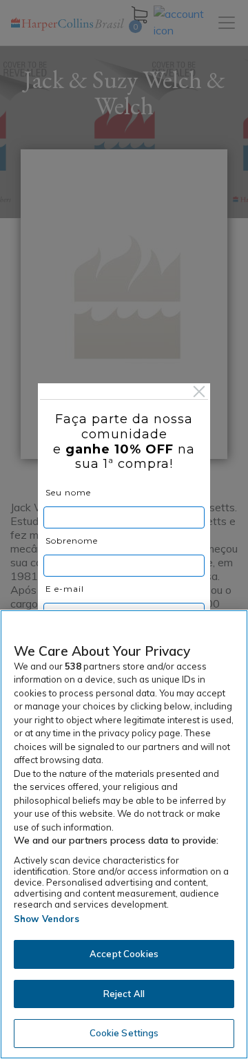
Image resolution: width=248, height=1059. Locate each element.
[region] (124, 834)
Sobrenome (71, 540)
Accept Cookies (124, 953)
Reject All (124, 993)
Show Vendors (47, 918)
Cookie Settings (124, 1032)
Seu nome (68, 492)
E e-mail (64, 589)
